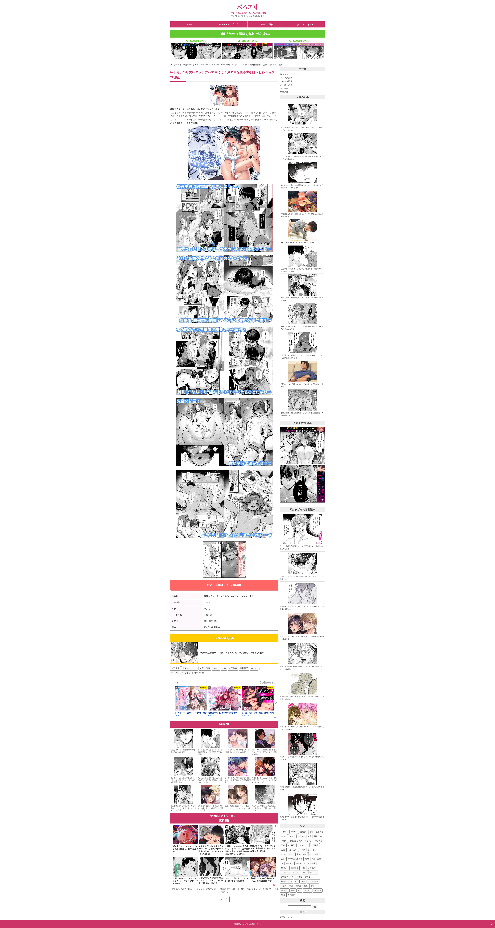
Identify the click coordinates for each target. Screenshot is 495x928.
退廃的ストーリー (288, 877)
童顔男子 (244, 668)
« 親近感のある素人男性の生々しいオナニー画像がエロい (193, 889)
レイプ (302, 850)
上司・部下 (285, 872)
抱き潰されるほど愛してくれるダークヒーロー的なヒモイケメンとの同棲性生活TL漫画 (183, 780)
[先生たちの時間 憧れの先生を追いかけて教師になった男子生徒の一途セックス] (265, 804)
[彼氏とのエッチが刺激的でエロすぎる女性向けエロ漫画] (183, 748)
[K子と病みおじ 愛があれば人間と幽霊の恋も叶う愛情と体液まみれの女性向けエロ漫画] (210, 776)
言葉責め (303, 832)
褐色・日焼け (286, 881)
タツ (299, 890)
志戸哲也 (291, 895)
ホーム (190, 24)
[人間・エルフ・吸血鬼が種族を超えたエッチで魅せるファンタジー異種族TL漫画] (265, 748)
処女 (305, 854)
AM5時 (177, 715)
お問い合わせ (286, 917)
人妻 (283, 859)
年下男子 (175, 668)
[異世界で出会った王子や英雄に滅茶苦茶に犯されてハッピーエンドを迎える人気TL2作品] (265, 776)
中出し (254, 668)
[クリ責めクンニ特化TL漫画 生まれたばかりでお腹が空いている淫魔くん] (302, 574)
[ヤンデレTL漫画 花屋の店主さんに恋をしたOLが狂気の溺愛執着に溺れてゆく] (302, 634)
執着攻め (301, 836)
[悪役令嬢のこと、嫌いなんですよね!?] (224, 698)
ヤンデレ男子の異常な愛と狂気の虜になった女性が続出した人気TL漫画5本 (238, 780)
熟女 (300, 877)
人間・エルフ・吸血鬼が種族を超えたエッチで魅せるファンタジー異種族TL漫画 (264, 752)
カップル (308, 841)
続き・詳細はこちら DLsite (224, 584)
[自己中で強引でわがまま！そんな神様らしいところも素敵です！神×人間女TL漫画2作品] (183, 804)
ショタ (216, 668)
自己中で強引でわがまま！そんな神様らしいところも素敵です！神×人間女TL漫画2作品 (183, 808)
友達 (283, 850)
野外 (291, 886)
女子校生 (233, 668)
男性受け (284, 868)
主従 (305, 872)
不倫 (303, 868)
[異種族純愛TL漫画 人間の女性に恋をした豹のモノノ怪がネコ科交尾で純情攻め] (302, 694)
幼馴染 (317, 854)
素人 (298, 854)
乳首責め (319, 832)
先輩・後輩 (205, 668)
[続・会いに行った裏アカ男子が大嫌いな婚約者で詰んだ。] (258, 698)
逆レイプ (284, 890)
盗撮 (312, 886)
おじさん (296, 872)
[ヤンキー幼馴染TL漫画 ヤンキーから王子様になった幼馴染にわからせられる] (302, 543)
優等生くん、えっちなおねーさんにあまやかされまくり (230, 596)
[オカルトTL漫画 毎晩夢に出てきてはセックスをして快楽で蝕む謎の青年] (302, 754)
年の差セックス (287, 854)
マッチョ (318, 841)
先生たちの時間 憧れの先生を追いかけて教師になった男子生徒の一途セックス (264, 808)
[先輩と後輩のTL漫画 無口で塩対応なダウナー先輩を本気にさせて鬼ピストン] (302, 814)
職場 (307, 859)
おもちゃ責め (313, 881)
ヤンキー (317, 890)
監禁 (306, 886)
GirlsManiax (267, 682)
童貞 (296, 881)
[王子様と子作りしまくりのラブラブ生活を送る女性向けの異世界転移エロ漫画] (210, 748)
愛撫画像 (284, 92)
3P (282, 863)
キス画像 (284, 88)
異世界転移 (300, 863)
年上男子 (291, 845)
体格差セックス (189, 668)
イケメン (284, 832)
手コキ (284, 886)
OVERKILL (212, 715)
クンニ (292, 836)
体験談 (298, 886)
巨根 (311, 832)
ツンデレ (307, 890)
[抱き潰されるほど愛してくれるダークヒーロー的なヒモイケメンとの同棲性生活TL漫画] (183, 776)
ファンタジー (303, 845)
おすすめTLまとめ (305, 24)
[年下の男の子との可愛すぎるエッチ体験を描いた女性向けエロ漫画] (238, 748)
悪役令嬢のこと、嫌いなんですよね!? (222, 712)
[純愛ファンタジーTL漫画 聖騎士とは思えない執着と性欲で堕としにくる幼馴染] (302, 664)
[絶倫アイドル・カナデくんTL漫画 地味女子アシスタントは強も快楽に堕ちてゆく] (302, 724)
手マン (294, 832)
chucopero (245, 715)
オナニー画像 (286, 85)
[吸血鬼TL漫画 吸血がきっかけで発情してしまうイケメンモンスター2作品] (238, 804)
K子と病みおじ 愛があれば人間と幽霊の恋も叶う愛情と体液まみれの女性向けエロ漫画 (210, 780)
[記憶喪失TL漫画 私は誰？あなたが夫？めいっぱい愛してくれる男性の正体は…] (302, 604)
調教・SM (318, 836)
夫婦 (293, 890)
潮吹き (284, 841)
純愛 (309, 836)
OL (311, 854)
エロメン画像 (286, 81)
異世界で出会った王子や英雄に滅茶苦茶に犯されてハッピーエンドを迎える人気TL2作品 (264, 780)
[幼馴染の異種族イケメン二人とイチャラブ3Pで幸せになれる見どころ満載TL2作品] (210, 804)
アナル (307, 877)
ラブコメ (311, 868)
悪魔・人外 (292, 850)
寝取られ (289, 863)
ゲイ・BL (313, 872)
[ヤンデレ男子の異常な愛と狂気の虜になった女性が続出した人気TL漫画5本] (238, 776)
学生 (224, 668)
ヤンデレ (311, 850)
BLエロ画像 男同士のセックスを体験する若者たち (298, 243)
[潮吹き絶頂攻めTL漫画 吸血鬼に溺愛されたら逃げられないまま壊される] (302, 784)
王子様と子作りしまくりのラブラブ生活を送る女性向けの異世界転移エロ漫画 (210, 752)
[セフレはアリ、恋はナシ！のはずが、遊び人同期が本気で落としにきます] (191, 698)
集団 (283, 895)
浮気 (303, 881)
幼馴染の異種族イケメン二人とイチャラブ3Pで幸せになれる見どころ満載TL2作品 (210, 808)
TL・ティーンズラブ (228, 24)
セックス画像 (267, 24)
